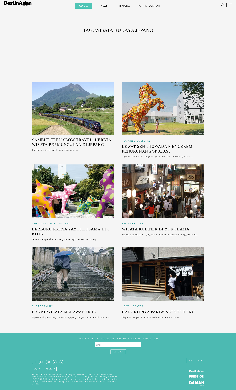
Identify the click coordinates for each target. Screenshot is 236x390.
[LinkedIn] (55, 362)
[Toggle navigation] (222, 5)
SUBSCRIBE (118, 352)
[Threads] (61, 362)
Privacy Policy (100, 376)
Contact (50, 369)
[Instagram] (48, 362)
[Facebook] (34, 362)
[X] (41, 362)
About (37, 369)
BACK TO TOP (195, 360)
